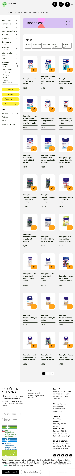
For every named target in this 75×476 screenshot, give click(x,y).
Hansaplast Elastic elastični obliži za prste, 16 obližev (30, 357)
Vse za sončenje (11, 104)
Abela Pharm (7, 83)
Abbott (5, 80)
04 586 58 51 (58, 419)
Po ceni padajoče (66, 46)
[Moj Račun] (54, 4)
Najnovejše (46, 44)
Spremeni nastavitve (31, 472)
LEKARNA (8, 12)
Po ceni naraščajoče (56, 46)
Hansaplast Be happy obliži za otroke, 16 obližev (47, 357)
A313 (5, 77)
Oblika (4, 121)
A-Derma (6, 72)
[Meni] (72, 4)
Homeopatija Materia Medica (36, 397)
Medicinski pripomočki (6, 48)
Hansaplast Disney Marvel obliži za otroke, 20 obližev (66, 278)
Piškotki (5, 466)
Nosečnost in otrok (6, 43)
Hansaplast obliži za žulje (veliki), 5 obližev (65, 120)
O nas (30, 391)
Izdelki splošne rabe (7, 54)
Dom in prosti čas (8, 31)
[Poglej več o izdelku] (30, 64)
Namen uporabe (7, 113)
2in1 (4, 67)
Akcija (10, 89)
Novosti (10, 94)
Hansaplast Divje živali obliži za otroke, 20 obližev (65, 239)
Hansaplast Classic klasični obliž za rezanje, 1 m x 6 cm (66, 357)
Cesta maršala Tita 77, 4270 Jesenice (61, 396)
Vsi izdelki (18, 12)
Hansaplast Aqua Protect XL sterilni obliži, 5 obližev (65, 160)
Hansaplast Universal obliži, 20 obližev (30, 317)
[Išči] (67, 4)
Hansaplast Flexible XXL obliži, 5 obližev (66, 199)
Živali (3, 58)
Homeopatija (6, 20)
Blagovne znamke (30, 12)
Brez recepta (6, 24)
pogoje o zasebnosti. (10, 419)
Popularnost (37, 44)
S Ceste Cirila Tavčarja (61, 443)
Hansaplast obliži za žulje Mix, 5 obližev (29, 81)
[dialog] (37, 466)
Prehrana (5, 27)
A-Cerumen (7, 69)
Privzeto (28, 44)
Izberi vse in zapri (11, 472)
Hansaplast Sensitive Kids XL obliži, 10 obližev (47, 239)
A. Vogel (6, 75)
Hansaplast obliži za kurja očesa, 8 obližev (47, 120)
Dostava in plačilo (35, 393)
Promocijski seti (10, 99)
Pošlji (19, 414)
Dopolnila (5, 35)
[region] (10, 74)
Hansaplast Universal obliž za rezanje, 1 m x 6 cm (66, 317)
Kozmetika (5, 38)
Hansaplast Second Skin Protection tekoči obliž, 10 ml (66, 81)
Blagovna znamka (8, 124)
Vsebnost (5, 117)
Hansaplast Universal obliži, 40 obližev (48, 317)
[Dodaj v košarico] (34, 70)
